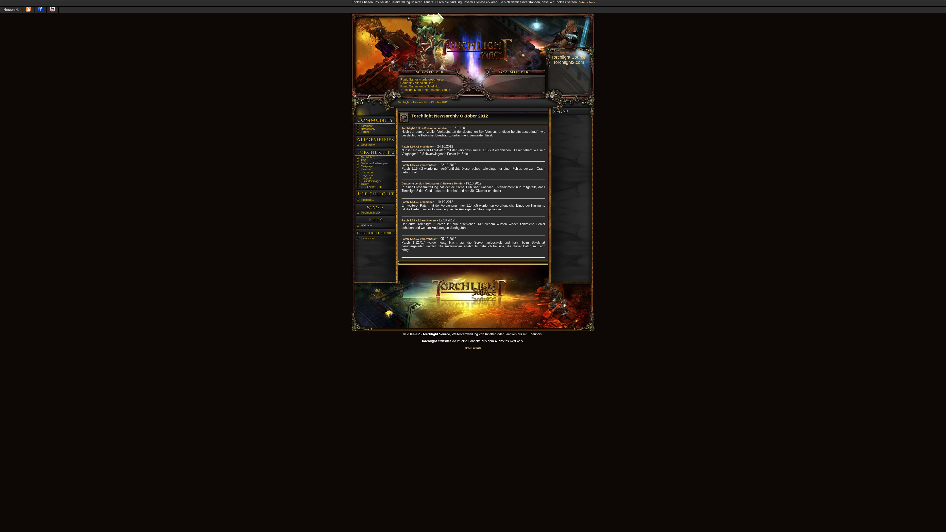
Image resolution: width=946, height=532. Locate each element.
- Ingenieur (367, 175)
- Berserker (368, 172)
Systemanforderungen (374, 163)
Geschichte (368, 144)
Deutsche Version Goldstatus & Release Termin (432, 183)
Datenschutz (587, 2)
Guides (365, 184)
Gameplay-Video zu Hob (416, 83)
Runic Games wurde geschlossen (422, 79)
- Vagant (366, 178)
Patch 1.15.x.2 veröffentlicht (420, 165)
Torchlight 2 (368, 157)
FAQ (363, 160)
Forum (365, 131)
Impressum (367, 238)
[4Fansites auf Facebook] (40, 10)
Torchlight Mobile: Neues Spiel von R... (426, 90)
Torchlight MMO (370, 212)
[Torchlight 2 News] (28, 10)
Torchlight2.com (568, 62)
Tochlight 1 (367, 199)
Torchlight (366, 125)
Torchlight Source (568, 57)
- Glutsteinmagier (371, 181)
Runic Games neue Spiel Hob (420, 86)
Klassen (366, 169)
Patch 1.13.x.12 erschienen (419, 220)
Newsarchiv (368, 128)
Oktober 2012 (439, 102)
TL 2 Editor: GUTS (372, 186)
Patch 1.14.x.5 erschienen (418, 201)
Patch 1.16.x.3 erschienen (418, 146)
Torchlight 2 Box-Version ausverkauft (426, 128)
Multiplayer (367, 166)
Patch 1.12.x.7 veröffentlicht (420, 238)
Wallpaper (367, 225)
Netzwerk (11, 10)
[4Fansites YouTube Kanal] (52, 10)
